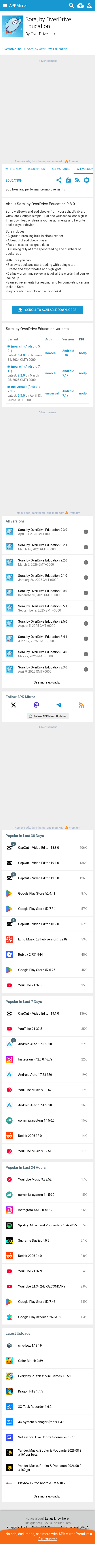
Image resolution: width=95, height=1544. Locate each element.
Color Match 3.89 (30, 1361)
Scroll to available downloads (50, 310)
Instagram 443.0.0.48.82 (35, 1210)
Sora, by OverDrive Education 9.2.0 (42, 560)
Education (14, 180)
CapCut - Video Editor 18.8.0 (38, 848)
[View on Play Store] (68, 180)
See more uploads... (47, 682)
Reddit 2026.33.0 (30, 1136)
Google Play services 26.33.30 (39, 1317)
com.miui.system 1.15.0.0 (36, 1121)
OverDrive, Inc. (43, 33)
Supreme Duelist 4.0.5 (33, 1241)
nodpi (83, 353)
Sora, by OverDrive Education (47, 49)
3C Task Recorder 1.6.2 (34, 1407)
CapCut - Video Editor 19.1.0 (38, 863)
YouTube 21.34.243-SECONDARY (41, 1286)
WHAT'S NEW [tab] (13, 169)
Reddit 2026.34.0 (30, 1256)
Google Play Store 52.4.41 (36, 893)
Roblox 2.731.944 (30, 955)
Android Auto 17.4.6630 (35, 1105)
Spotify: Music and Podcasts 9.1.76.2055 (47, 1225)
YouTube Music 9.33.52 (34, 1090)
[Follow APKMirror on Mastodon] (36, 706)
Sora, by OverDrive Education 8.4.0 (42, 652)
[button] (58, 180)
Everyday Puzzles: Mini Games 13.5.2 (44, 1376)
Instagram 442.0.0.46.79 (35, 1059)
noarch (50, 353)
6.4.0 (21, 355)
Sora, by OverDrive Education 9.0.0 (42, 591)
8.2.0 (21, 375)
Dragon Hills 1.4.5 (30, 1391)
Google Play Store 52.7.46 (36, 1302)
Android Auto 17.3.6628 (35, 1044)
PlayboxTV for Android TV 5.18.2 (41, 1483)
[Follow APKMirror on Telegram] (58, 706)
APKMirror (18, 5)
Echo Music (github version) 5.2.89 (43, 939)
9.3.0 (21, 395)
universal (52, 393)
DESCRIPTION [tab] (36, 169)
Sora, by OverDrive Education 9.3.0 (42, 530)
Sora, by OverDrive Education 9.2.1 (42, 545)
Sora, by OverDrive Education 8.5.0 (42, 621)
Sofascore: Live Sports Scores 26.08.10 (47, 1437)
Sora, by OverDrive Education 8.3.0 (42, 667)
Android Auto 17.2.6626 (35, 1075)
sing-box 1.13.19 (30, 1346)
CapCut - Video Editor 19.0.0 (38, 878)
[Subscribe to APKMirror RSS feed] (81, 706)
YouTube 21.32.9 (30, 1271)
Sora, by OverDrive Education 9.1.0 (42, 576)
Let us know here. (57, 1518)
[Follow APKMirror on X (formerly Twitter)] (13, 706)
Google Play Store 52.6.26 (36, 970)
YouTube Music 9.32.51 (34, 1151)
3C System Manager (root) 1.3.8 (41, 1422)
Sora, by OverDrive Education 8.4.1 (42, 637)
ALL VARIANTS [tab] (61, 169)
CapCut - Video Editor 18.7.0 (38, 924)
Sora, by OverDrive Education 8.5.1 (42, 606)
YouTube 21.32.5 (30, 985)
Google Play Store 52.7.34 (36, 909)
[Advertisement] (47, 110)
